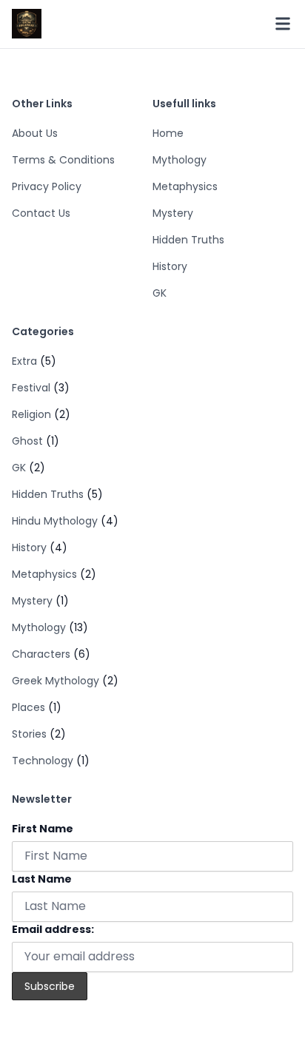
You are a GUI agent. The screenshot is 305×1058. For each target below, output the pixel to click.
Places (28, 707)
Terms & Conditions (63, 159)
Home (168, 133)
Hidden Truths (188, 239)
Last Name (42, 879)
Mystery (172, 213)
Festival (31, 387)
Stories (29, 734)
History (169, 266)
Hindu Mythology (55, 520)
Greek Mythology (55, 680)
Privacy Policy (46, 186)
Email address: (53, 929)
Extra (24, 361)
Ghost (27, 441)
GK (159, 293)
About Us (35, 133)
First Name (42, 828)
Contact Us (41, 213)
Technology (42, 760)
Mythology (179, 159)
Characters (41, 654)
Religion (31, 414)
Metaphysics (185, 186)
